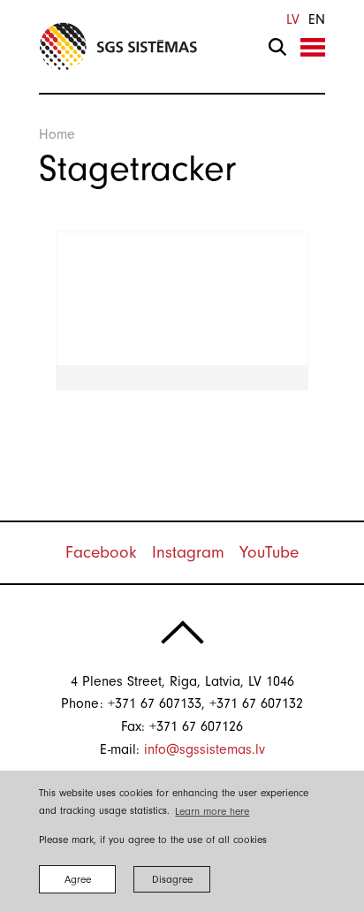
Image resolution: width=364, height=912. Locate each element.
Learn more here (212, 811)
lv (293, 19)
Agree (77, 879)
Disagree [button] (172, 879)
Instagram (188, 552)
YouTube (269, 552)
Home (57, 134)
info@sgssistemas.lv (204, 749)
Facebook (101, 552)
